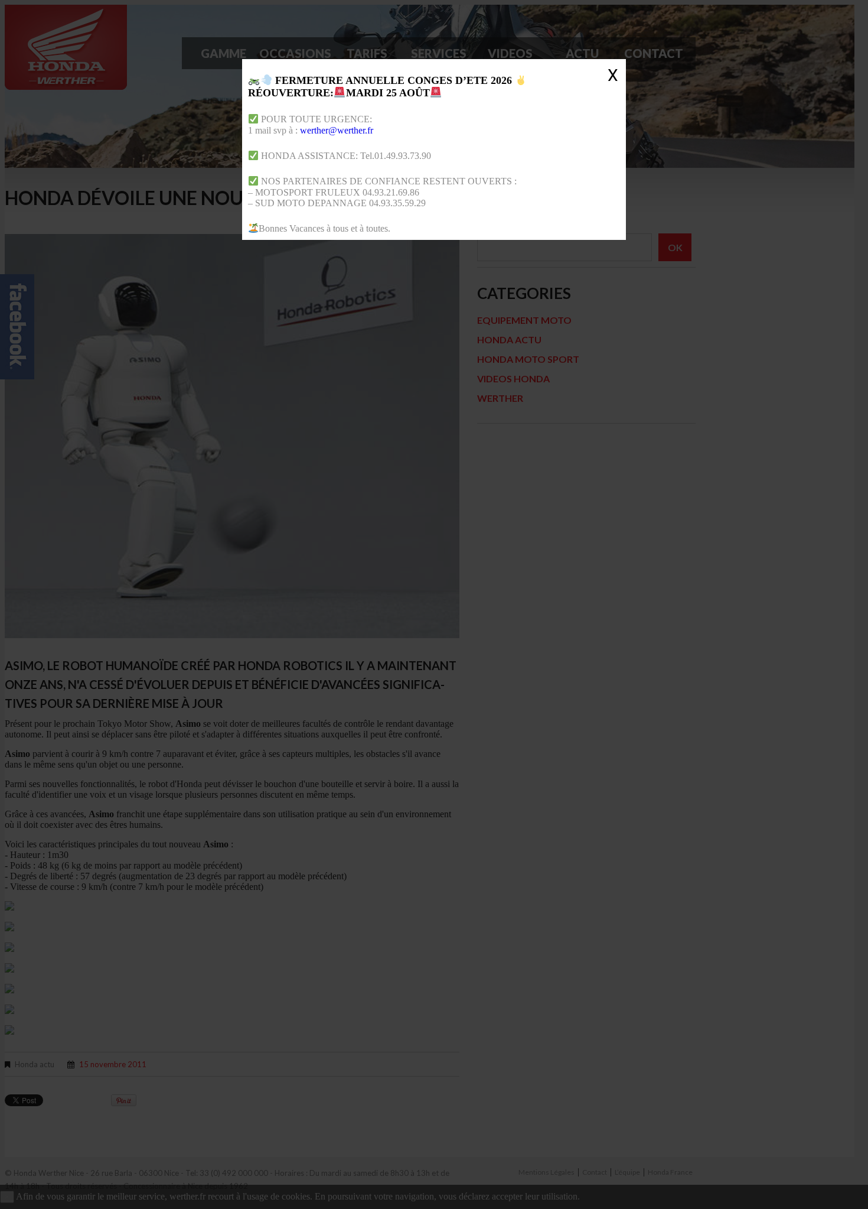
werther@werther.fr (336, 130)
